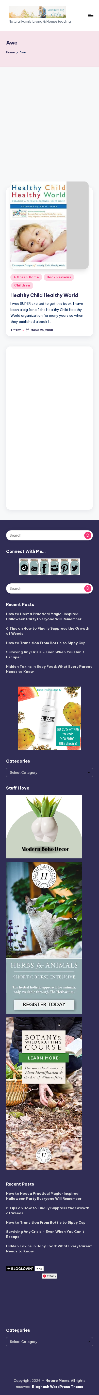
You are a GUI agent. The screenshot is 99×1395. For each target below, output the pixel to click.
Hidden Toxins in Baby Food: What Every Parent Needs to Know (49, 669)
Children (22, 285)
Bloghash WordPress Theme (57, 1386)
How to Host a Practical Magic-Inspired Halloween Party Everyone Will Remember (43, 616)
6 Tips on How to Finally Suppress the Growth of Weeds (47, 631)
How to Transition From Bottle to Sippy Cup (46, 643)
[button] (87, 535)
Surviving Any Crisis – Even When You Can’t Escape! (45, 654)
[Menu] (90, 15)
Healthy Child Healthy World (44, 295)
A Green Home (26, 277)
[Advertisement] (49, 119)
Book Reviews (59, 277)
